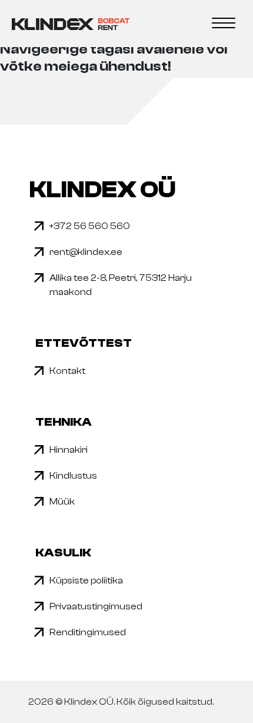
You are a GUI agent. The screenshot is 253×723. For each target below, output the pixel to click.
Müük (62, 501)
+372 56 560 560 (89, 226)
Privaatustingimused (95, 606)
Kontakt (67, 371)
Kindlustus (73, 475)
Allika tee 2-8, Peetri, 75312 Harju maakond (120, 285)
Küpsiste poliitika (86, 580)
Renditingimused (87, 632)
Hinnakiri (68, 450)
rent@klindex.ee (85, 252)
